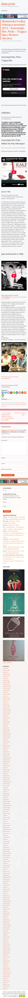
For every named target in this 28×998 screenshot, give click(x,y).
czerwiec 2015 (6, 933)
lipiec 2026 (5, 668)
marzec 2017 (6, 891)
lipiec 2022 (5, 763)
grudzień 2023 (6, 730)
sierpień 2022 (6, 761)
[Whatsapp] (14, 392)
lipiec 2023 (5, 740)
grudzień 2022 (6, 753)
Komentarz (4, 440)
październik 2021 (7, 781)
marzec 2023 (6, 747)
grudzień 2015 (6, 921)
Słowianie (17, 402)
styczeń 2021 (6, 799)
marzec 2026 (6, 676)
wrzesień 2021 (6, 783)
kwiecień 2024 (6, 722)
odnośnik (23, 404)
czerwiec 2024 (6, 718)
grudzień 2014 (6, 945)
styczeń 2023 (6, 751)
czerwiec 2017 (6, 885)
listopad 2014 (6, 947)
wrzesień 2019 (6, 831)
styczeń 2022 (6, 775)
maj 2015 (5, 935)
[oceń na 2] (3, 399)
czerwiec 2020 (6, 813)
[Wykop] (5, 392)
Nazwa (3, 458)
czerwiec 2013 (6, 980)
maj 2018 (5, 863)
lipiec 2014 (5, 955)
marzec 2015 (6, 939)
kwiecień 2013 (6, 984)
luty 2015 (5, 941)
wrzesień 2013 (6, 974)
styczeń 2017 (6, 895)
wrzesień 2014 (6, 951)
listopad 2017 (6, 875)
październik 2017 (7, 877)
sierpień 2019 (6, 833)
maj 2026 (5, 672)
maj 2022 (5, 767)
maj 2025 (5, 696)
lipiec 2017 (5, 883)
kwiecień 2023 (6, 746)
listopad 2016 (6, 899)
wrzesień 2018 (6, 855)
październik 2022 (7, 757)
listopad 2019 (6, 827)
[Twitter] (8, 392)
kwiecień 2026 (6, 674)
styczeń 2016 (6, 919)
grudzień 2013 (6, 968)
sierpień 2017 (6, 881)
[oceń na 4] (5, 399)
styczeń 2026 (6, 680)
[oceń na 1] (2, 399)
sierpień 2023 (6, 738)
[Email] (3, 395)
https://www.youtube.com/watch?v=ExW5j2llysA (13, 148)
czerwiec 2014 (6, 957)
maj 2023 (5, 744)
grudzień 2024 (6, 706)
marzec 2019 (6, 843)
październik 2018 (7, 853)
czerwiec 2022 (6, 765)
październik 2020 (7, 805)
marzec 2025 (6, 700)
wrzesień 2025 (6, 688)
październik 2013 (7, 972)
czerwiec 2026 (6, 670)
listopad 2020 (6, 803)
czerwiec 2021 (6, 789)
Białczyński (8, 4)
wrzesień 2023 (6, 736)
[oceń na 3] (4, 399)
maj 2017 (5, 887)
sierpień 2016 (6, 905)
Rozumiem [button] (22, 996)
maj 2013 (5, 982)
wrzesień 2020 (6, 807)
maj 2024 (5, 720)
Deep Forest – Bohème (14, 521)
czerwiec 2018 (6, 861)
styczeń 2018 (6, 871)
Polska (16, 404)
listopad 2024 (6, 708)
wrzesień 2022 (6, 759)
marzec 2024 (6, 724)
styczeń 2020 (6, 823)
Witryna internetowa (6, 469)
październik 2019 (7, 829)
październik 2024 (7, 710)
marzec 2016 (6, 915)
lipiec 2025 (5, 692)
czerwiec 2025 (6, 694)
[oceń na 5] (6, 399)
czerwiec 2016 (6, 909)
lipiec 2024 (5, 716)
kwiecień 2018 (6, 865)
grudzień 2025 (6, 682)
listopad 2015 (6, 923)
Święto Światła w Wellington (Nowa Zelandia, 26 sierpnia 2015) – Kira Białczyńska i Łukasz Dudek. (7, 416)
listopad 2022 (6, 755)
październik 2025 (7, 686)
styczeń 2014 (6, 966)
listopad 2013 (6, 970)
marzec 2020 (6, 819)
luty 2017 (5, 893)
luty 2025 (5, 702)
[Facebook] (3, 392)
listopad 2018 (6, 851)
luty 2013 (5, 988)
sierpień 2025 (6, 690)
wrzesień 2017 (6, 879)
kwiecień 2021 (6, 793)
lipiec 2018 (5, 859)
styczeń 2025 (6, 704)
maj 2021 (5, 791)
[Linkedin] (17, 392)
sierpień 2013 (6, 976)
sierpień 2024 (6, 714)
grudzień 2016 (6, 897)
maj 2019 (5, 839)
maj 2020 (5, 815)
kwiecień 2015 (6, 937)
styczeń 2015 (6, 943)
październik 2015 (7, 925)
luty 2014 (5, 965)
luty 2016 (5, 917)
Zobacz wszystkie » (7, 662)
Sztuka (6, 404)
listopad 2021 (6, 779)
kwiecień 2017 (6, 889)
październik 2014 (7, 949)
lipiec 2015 (5, 931)
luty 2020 (5, 821)
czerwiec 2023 (6, 742)
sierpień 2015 (6, 929)
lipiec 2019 (5, 835)
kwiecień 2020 (6, 817)
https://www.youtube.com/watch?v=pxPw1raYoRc (13, 64)
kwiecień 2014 (6, 961)
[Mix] (19, 392)
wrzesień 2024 (6, 712)
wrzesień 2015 (6, 927)
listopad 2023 (6, 732)
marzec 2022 (6, 771)
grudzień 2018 (6, 849)
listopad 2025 (6, 684)
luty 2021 (5, 797)
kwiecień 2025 (6, 698)
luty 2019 (5, 845)
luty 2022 (5, 773)
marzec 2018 (6, 867)
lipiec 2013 (5, 978)
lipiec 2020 (5, 811)
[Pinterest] (11, 392)
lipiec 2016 (5, 907)
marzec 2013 (6, 986)
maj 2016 (5, 911)
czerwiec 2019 (6, 837)
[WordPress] (22, 392)
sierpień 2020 (6, 809)
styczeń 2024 (6, 728)
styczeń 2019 (6, 847)
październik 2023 (7, 734)
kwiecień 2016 (6, 913)
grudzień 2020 (6, 801)
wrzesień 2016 (6, 903)
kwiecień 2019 (6, 841)
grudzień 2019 (6, 825)
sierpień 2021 (6, 785)
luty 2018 (5, 869)
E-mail (3, 463)
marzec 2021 (6, 795)
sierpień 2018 (6, 857)
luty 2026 (5, 678)
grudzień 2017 (6, 873)
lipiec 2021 (5, 787)
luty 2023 (5, 749)
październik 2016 (7, 901)
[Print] (25, 392)
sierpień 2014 (6, 953)
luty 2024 (5, 726)
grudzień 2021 (6, 777)
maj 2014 (5, 959)
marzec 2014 (6, 963)
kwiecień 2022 (6, 769)
